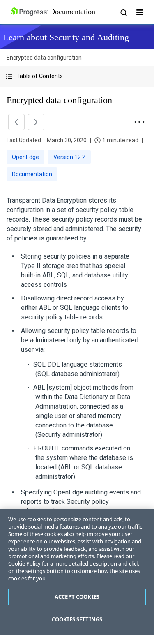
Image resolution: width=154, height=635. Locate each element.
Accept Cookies (77, 596)
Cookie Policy (24, 563)
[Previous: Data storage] (16, 122)
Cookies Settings (77, 619)
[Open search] (123, 12)
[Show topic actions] (139, 122)
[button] (77, 76)
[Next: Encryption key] (36, 122)
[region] (77, 572)
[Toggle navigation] (139, 12)
